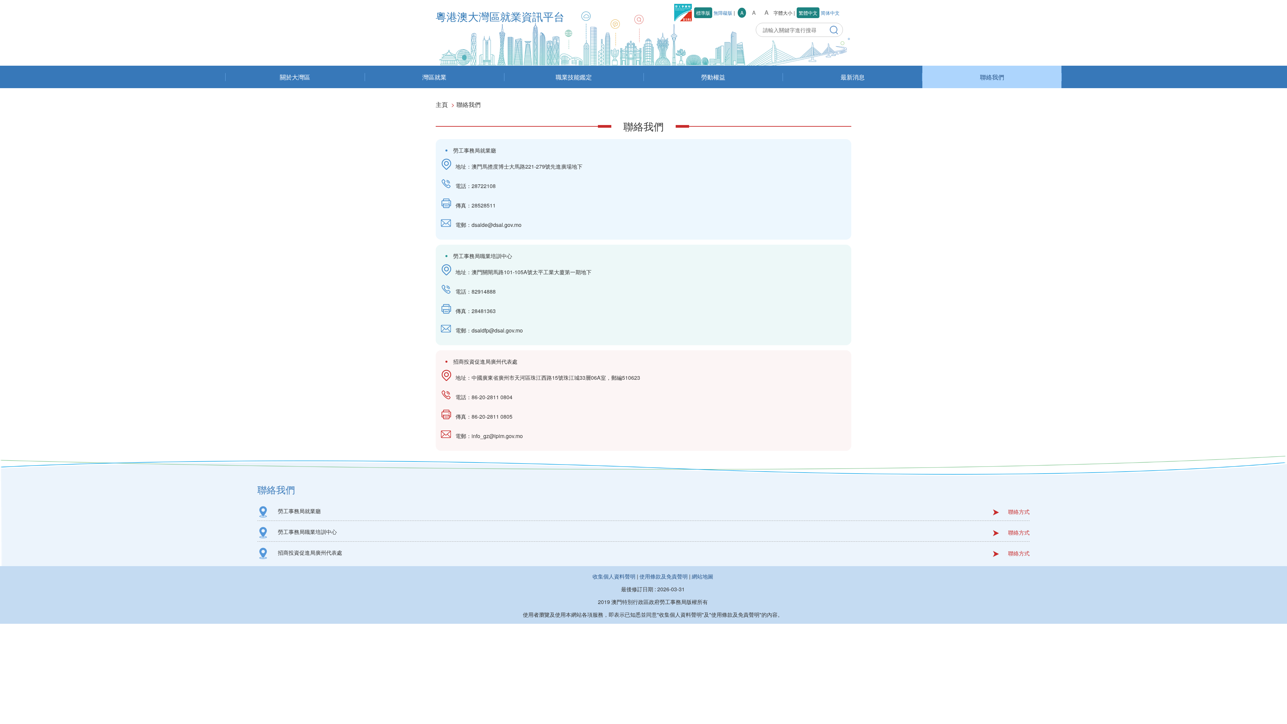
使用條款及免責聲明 (663, 576)
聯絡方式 (1019, 512)
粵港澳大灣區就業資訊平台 (500, 16)
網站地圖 (702, 576)
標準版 (703, 12)
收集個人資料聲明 (614, 576)
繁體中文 (808, 12)
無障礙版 (723, 12)
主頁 (442, 104)
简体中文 (830, 12)
